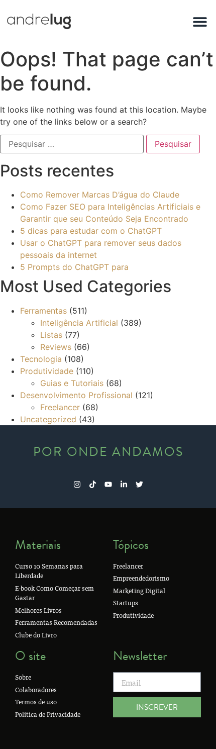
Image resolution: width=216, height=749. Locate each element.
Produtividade (46, 371)
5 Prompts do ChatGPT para (74, 267)
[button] (199, 21)
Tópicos (131, 544)
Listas (51, 335)
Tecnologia (41, 359)
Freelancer (60, 407)
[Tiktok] (92, 484)
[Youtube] (108, 484)
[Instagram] (77, 484)
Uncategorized (48, 419)
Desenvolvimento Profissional (76, 395)
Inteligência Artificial (79, 323)
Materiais (38, 544)
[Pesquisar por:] (72, 144)
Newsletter (140, 655)
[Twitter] (139, 484)
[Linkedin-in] (124, 484)
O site (30, 655)
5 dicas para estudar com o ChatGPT (91, 231)
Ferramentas (43, 311)
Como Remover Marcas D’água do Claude (99, 195)
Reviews (55, 347)
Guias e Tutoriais (71, 383)
